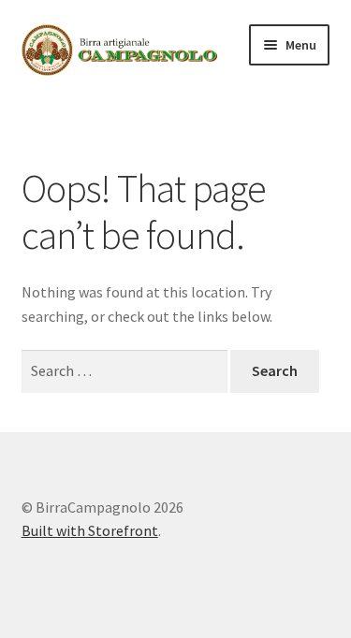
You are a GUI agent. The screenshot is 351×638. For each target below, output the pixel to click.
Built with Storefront (90, 530)
